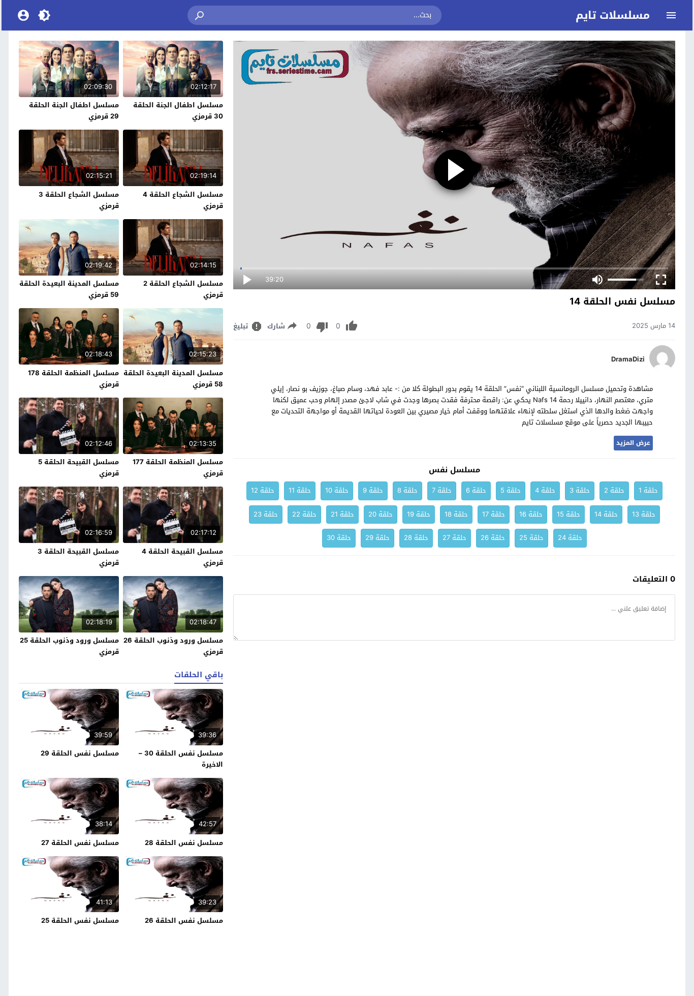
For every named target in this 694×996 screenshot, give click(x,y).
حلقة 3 (580, 490)
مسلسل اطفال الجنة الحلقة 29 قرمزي (74, 111)
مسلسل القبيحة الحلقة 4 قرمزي (182, 557)
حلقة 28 (416, 537)
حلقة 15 (568, 514)
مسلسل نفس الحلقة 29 (80, 753)
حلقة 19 (418, 514)
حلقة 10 (337, 490)
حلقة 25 (531, 537)
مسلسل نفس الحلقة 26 (184, 920)
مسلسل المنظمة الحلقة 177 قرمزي (178, 467)
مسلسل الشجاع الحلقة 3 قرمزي (79, 200)
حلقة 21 (342, 514)
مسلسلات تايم (613, 15)
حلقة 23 (266, 514)
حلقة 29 (377, 537)
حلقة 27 (454, 537)
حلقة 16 (531, 514)
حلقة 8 (407, 490)
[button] (200, 15)
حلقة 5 (510, 490)
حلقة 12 (262, 490)
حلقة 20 (380, 514)
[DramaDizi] (662, 368)
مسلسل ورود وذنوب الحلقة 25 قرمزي (69, 646)
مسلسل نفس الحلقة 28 (184, 842)
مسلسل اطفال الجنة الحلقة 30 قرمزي (178, 111)
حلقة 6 (476, 490)
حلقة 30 (339, 537)
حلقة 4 (545, 490)
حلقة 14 (606, 514)
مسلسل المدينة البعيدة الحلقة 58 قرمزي (173, 378)
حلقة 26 (493, 537)
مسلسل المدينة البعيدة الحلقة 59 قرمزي (69, 289)
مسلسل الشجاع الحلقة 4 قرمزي (183, 200)
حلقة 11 (300, 490)
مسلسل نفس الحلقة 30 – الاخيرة (181, 759)
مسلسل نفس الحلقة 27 (80, 842)
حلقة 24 (570, 537)
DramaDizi (628, 359)
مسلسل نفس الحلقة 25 (80, 920)
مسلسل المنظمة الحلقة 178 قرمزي (73, 378)
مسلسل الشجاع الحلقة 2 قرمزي (183, 289)
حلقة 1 (648, 490)
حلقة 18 (456, 514)
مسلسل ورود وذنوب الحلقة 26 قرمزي (173, 646)
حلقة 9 (373, 490)
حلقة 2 (614, 490)
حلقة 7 (442, 490)
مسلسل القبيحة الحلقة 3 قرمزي (78, 557)
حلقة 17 (493, 514)
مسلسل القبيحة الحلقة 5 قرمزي (78, 467)
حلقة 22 (304, 514)
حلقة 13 (643, 514)
